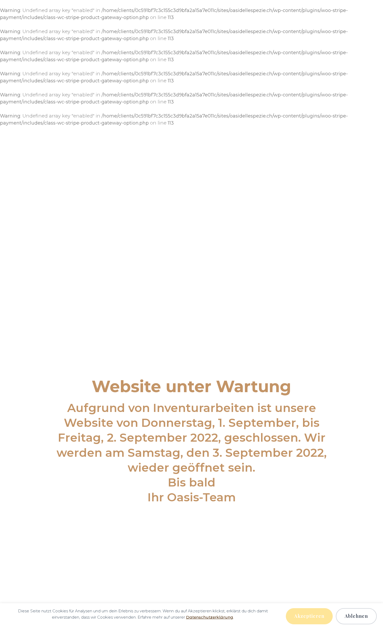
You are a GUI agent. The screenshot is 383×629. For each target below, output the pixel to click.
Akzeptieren (309, 616)
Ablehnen (356, 616)
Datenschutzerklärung (209, 617)
